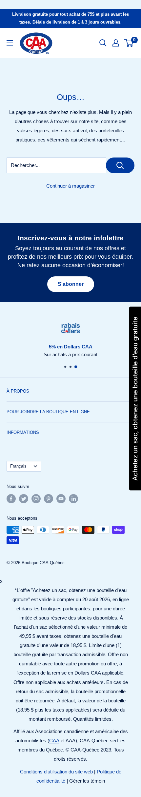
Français (18, 466)
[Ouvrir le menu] (10, 43)
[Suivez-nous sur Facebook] (11, 498)
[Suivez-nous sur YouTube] (61, 498)
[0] (129, 43)
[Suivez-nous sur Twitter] (23, 498)
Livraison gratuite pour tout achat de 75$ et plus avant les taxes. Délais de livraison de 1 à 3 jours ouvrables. (70, 18)
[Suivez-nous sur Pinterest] (48, 498)
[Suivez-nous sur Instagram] (36, 498)
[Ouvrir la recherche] (103, 42)
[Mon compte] (115, 42)
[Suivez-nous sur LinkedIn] (73, 498)
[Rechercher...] (120, 165)
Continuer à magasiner (70, 186)
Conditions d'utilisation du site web (56, 771)
